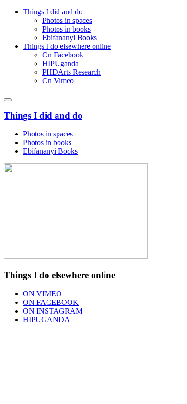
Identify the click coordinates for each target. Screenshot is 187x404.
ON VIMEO (42, 294)
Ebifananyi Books (69, 38)
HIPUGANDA (46, 319)
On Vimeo (58, 81)
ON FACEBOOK (51, 302)
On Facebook (62, 55)
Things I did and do (52, 12)
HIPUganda (60, 63)
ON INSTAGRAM (52, 311)
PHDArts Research (71, 72)
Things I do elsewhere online (67, 46)
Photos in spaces (67, 20)
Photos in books (66, 29)
